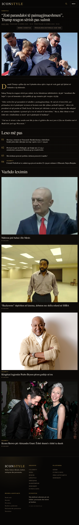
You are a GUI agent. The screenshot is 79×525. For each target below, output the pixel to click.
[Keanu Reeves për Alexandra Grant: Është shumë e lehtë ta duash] (39, 410)
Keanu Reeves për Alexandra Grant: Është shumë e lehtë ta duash (32, 443)
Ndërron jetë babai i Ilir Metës (15, 237)
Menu (73, 3)
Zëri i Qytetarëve (60, 475)
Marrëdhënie (34, 483)
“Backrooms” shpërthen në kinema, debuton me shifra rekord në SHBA (35, 305)
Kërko (55, 470)
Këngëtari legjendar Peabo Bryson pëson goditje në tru (27, 374)
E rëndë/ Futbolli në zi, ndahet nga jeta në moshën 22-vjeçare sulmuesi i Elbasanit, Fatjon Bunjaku (41, 163)
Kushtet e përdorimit (11, 506)
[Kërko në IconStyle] (66, 3)
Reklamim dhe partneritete (13, 508)
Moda (31, 472)
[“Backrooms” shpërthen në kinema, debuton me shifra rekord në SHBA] (39, 273)
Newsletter (8, 511)
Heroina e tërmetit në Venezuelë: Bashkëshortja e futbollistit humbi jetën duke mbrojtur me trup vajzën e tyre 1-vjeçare (28, 141)
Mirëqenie (33, 481)
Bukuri (31, 475)
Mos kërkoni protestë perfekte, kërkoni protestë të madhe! (27, 156)
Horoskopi (33, 486)
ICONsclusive (34, 489)
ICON (12, 3)
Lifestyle (33, 478)
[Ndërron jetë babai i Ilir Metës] (39, 205)
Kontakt (7, 500)
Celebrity (33, 470)
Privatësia (8, 503)
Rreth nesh (8, 497)
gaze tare (5, 24)
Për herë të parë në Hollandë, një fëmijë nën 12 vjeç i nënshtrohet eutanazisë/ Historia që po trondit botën (25, 149)
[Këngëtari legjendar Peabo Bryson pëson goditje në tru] (39, 341)
